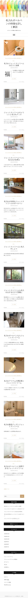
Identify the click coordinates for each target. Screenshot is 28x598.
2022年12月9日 (14, 294)
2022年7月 (6, 546)
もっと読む (14, 78)
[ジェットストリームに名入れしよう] (14, 231)
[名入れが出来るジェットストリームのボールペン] (14, 185)
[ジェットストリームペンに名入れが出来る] (14, 142)
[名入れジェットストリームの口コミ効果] (14, 47)
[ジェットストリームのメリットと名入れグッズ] (14, 96)
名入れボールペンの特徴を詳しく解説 (14, 23)
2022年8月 (6, 544)
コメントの (7, 582)
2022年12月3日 (14, 385)
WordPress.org (7, 584)
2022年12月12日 (14, 250)
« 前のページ (6, 489)
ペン (13, 60)
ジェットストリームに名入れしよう (14, 247)
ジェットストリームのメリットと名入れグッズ (14, 113)
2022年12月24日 (14, 67)
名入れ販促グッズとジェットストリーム (14, 425)
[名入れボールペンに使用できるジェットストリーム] (14, 450)
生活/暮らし (19, 58)
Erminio (5, 81)
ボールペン (6, 561)
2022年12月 (6, 533)
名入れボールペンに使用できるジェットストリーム (14, 467)
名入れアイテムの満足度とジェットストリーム (14, 382)
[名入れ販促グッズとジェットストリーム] (14, 408)
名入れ (15, 58)
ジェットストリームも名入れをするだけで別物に (14, 291)
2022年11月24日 (14, 428)
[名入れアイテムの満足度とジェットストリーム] (14, 365)
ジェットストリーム (9, 58)
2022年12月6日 (14, 339)
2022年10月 (6, 539)
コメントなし (21, 81)
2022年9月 (6, 541)
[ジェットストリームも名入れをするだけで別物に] (14, 274)
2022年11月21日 (14, 470)
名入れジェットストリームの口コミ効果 (14, 64)
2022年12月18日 (14, 162)
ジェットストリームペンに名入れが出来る (14, 159)
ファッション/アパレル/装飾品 (10, 559)
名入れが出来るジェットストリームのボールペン (14, 202)
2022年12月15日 (14, 205)
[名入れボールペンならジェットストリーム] (14, 320)
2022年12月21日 (14, 116)
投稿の (6, 579)
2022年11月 (6, 536)
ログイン (6, 577)
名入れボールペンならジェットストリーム (14, 336)
